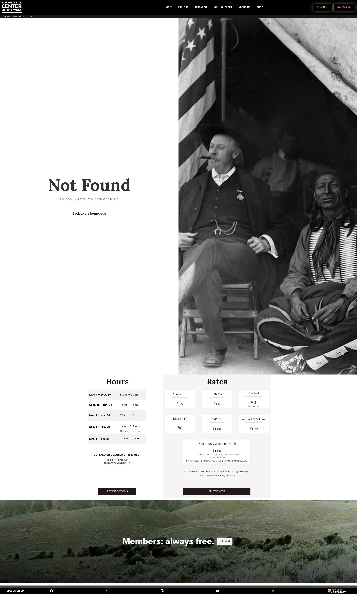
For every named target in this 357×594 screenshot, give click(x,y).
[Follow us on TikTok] (106, 590)
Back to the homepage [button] (89, 213)
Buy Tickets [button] (216, 491)
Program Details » (217, 457)
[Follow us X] (273, 590)
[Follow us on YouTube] (217, 590)
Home (4, 16)
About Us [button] (244, 7)
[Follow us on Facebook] (51, 590)
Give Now (323, 7)
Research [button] (201, 7)
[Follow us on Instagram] (162, 590)
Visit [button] (169, 7)
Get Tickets (344, 7)
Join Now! (225, 541)
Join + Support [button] (222, 7)
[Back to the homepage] (12, 7)
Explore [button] (183, 7)
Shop (260, 7)
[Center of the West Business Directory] (336, 590)
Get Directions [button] (117, 491)
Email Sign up (15, 591)
